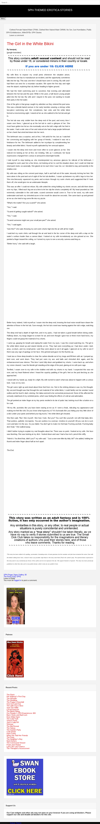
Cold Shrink (11, 732)
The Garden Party (14, 730)
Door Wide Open (13, 717)
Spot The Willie (12, 708)
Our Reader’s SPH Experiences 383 (21, 713)
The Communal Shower (16, 743)
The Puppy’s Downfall (15, 702)
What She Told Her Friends (17, 735)
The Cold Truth (12, 719)
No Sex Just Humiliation (76, 30)
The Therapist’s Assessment (18, 748)
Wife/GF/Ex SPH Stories (32, 32)
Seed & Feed (12, 721)
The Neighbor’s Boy (14, 739)
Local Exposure (13, 709)
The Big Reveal (13, 726)
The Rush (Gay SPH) (12, 576)
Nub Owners (12, 741)
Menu (3, 19)
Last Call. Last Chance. (16, 747)
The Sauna (11, 728)
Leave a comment (16, 35)
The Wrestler (12, 698)
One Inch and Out (14, 704)
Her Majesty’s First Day (16, 696)
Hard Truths (11, 733)
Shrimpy (10, 724)
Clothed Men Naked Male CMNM (52, 30)
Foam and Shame (14, 745)
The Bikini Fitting (13, 711)
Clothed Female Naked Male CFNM (23, 30)
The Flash (11, 695)
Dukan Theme (15, 823)
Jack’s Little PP (13, 722)
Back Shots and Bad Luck (17, 715)
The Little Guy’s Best (15, 706)
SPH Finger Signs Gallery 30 (15, 575)
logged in (17, 580)
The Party (10, 737)
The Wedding (12, 700)
